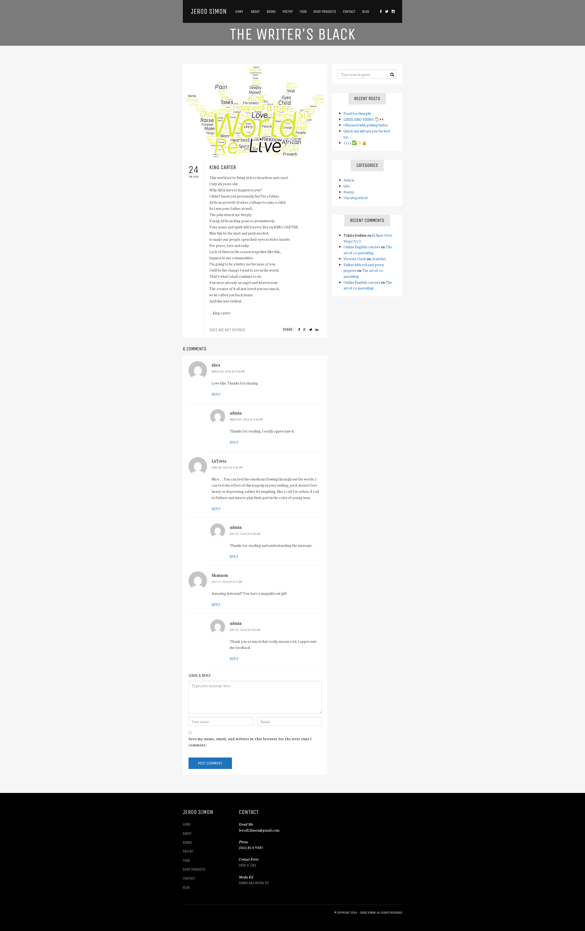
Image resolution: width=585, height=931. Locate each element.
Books (271, 11)
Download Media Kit (254, 883)
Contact (349, 11)
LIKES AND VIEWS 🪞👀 (363, 119)
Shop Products (325, 11)
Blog (365, 11)
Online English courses (361, 246)
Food (303, 11)
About (255, 11)
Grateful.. (379, 258)
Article (348, 179)
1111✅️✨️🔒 (355, 142)
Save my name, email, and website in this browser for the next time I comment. (250, 741)
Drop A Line (247, 865)
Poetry (287, 11)
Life (346, 185)
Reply (216, 394)
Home (239, 11)
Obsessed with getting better (365, 124)
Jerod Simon (209, 11)
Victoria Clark (354, 258)
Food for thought (357, 113)
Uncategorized (355, 197)
